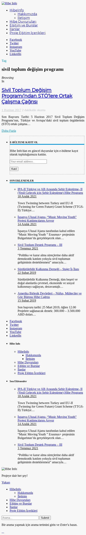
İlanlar (22, 369)
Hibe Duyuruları (28, 362)
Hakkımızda (33, 355)
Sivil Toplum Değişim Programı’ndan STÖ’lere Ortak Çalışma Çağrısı (37, 95)
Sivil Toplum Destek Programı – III (40, 245)
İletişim (30, 358)
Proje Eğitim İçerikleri (31, 373)
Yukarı (6, 482)
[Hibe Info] (9, 3)
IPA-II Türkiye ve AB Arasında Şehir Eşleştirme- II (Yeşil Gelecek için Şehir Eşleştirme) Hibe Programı (50, 190)
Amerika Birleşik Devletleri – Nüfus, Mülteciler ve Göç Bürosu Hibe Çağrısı (50, 295)
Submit (45, 517)
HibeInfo (23, 351)
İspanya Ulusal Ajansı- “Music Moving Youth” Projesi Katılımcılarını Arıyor (47, 218)
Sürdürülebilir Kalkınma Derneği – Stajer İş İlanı (48, 269)
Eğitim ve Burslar (29, 366)
